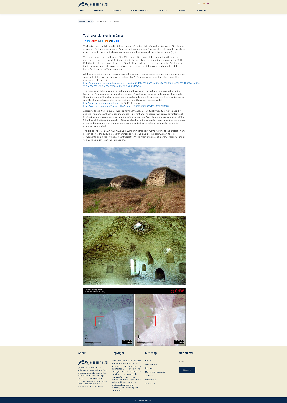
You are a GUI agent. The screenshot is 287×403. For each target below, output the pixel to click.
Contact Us (201, 10)
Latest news (181, 10)
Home (82, 10)
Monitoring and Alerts (139, 10)
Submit (187, 370)
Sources (162, 10)
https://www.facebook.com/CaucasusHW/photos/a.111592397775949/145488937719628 (126, 106)
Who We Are (98, 10)
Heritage (116, 10)
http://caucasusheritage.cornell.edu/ (101, 103)
